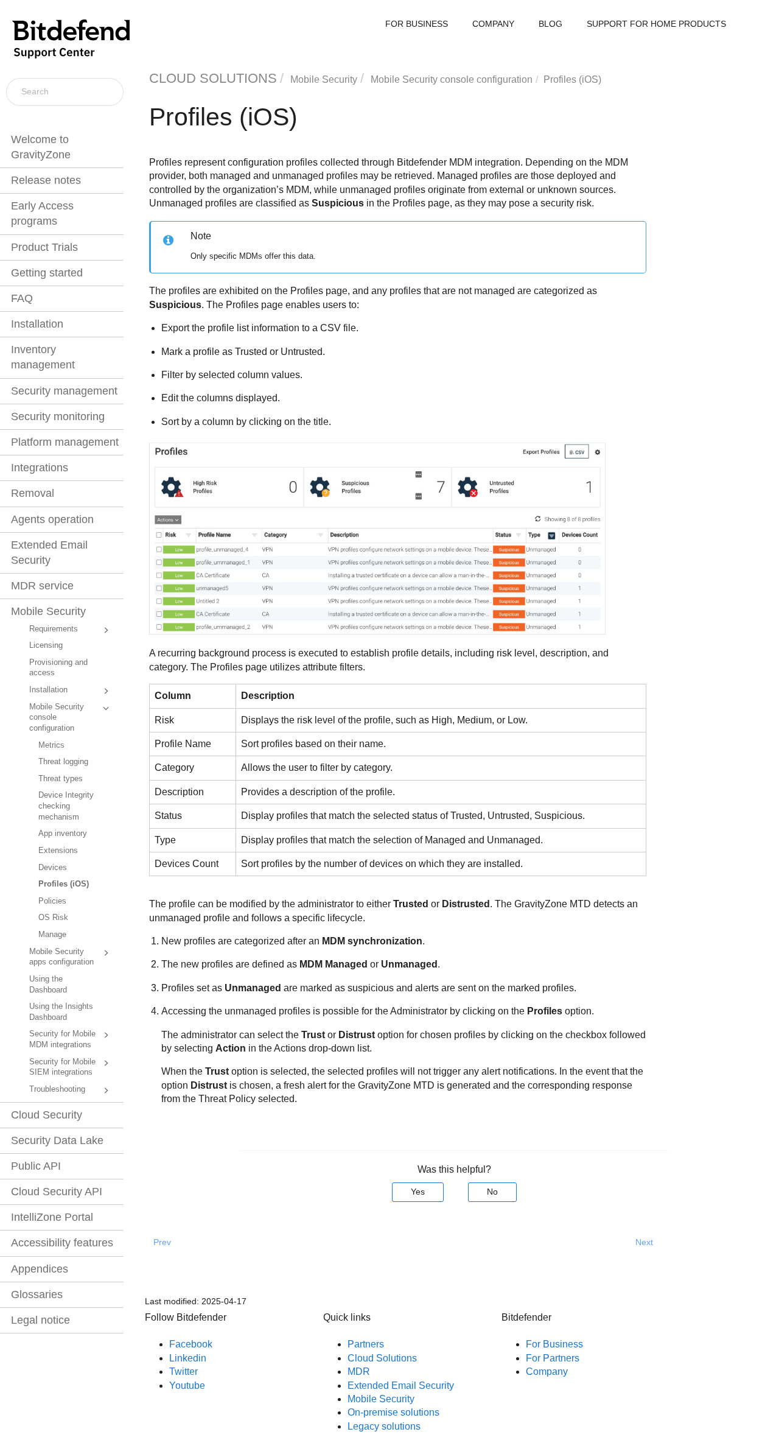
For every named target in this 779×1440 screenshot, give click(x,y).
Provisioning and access (58, 668)
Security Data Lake (57, 1140)
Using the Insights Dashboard (61, 1012)
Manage (52, 934)
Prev (162, 1242)
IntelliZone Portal (52, 1217)
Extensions (58, 850)
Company (547, 1371)
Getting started (47, 273)
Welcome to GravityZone (41, 147)
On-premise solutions (393, 1412)
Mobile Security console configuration (56, 717)
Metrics (51, 745)
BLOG (550, 24)
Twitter (183, 1371)
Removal (32, 493)
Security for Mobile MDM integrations (62, 1039)
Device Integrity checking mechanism (66, 806)
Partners (366, 1344)
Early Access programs (42, 213)
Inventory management (43, 357)
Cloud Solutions (382, 1358)
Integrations (39, 468)
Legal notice (40, 1320)
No (492, 1191)
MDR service (42, 586)
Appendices (39, 1269)
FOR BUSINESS (416, 24)
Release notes (46, 180)
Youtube (187, 1385)
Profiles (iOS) (63, 884)
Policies (52, 901)
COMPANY (493, 24)
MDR (359, 1371)
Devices (52, 867)
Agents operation (52, 519)
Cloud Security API (56, 1191)
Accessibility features (62, 1243)
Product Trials (44, 247)
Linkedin (187, 1358)
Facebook (190, 1344)
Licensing (46, 645)
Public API (36, 1166)
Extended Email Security (49, 552)
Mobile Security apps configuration (61, 957)
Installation (37, 324)
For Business (554, 1344)
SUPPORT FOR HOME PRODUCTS (656, 24)
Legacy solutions (384, 1426)
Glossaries (37, 1294)
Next (644, 1242)
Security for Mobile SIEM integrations (62, 1067)
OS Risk (53, 917)
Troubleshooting (57, 1089)
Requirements (53, 629)
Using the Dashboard (48, 984)
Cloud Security (46, 1115)
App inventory (62, 833)
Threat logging (63, 761)
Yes (418, 1191)
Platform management (65, 442)
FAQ (22, 298)
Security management (64, 391)
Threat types (60, 778)
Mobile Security (48, 611)
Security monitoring (58, 416)
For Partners (552, 1358)
